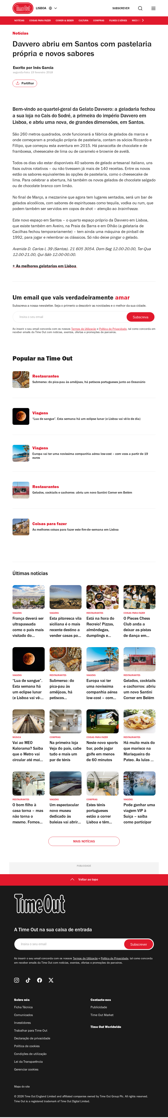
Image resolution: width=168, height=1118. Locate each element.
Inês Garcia (43, 68)
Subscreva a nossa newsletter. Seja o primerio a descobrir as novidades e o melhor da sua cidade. (79, 306)
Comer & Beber (65, 21)
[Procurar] (140, 8)
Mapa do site (22, 1087)
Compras (98, 21)
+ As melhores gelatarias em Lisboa (44, 267)
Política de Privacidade (113, 329)
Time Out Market (102, 1015)
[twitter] (51, 980)
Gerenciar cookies (26, 1070)
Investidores (22, 1023)
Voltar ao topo (88, 880)
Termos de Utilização (83, 329)
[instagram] (16, 980)
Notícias (19, 21)
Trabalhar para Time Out (30, 1031)
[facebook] (39, 980)
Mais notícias (84, 841)
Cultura (83, 21)
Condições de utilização (30, 1054)
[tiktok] (28, 980)
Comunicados (23, 1015)
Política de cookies (27, 1046)
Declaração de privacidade (32, 1038)
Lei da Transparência (28, 1062)
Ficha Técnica (23, 1007)
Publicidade (99, 1007)
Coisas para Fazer (40, 21)
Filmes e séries (118, 21)
